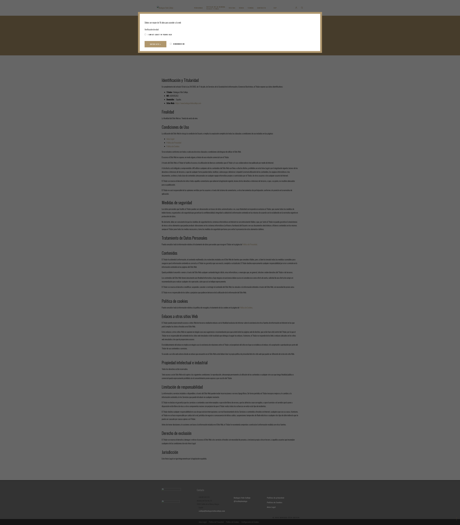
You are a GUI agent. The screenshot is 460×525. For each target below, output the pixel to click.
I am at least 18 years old (159, 35)
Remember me (179, 44)
